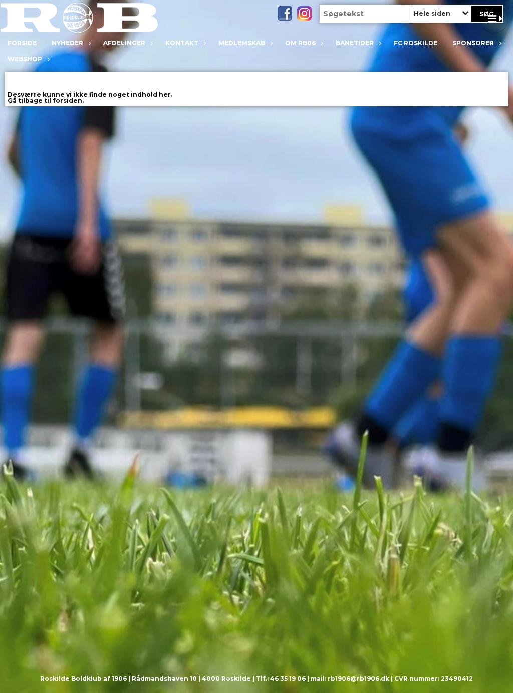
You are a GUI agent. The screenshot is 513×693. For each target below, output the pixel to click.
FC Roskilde (415, 43)
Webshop (25, 59)
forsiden (67, 100)
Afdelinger (124, 43)
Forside (22, 43)
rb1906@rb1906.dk (358, 678)
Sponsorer (473, 43)
